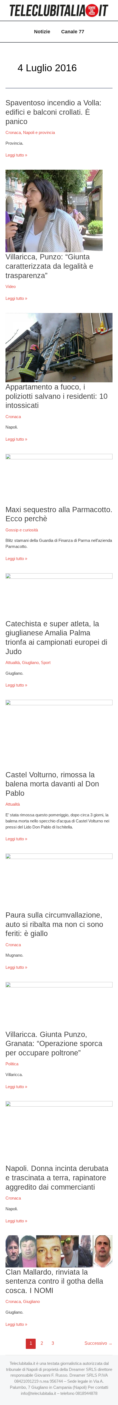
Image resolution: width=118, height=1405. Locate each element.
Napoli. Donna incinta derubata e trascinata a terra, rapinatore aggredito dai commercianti (56, 1177)
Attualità (12, 662)
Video (10, 286)
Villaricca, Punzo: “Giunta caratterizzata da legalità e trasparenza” (49, 266)
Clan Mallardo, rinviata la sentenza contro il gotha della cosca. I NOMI (54, 1281)
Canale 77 (72, 31)
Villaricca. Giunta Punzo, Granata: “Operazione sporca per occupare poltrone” (53, 1043)
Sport (45, 662)
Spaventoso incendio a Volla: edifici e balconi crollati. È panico (53, 111)
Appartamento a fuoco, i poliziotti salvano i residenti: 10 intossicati (56, 396)
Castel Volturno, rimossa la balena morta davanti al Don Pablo (52, 783)
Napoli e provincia (39, 132)
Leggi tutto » (16, 154)
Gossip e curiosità (21, 530)
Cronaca (13, 132)
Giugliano (30, 662)
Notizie (42, 31)
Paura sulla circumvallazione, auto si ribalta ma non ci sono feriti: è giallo (54, 924)
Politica (11, 1064)
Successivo (99, 1343)
